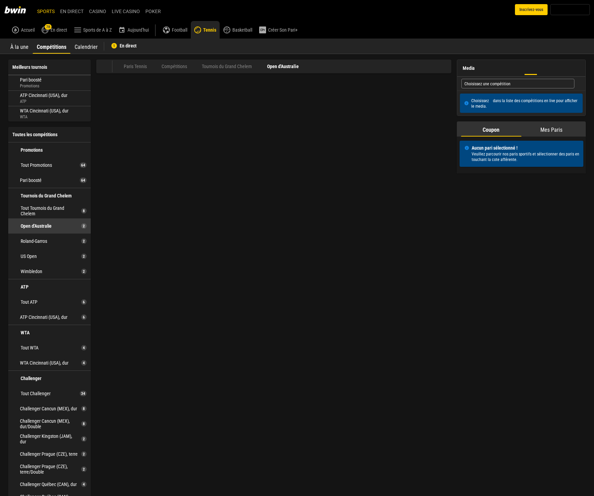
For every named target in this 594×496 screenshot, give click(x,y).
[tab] (19, 46)
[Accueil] (19, 10)
